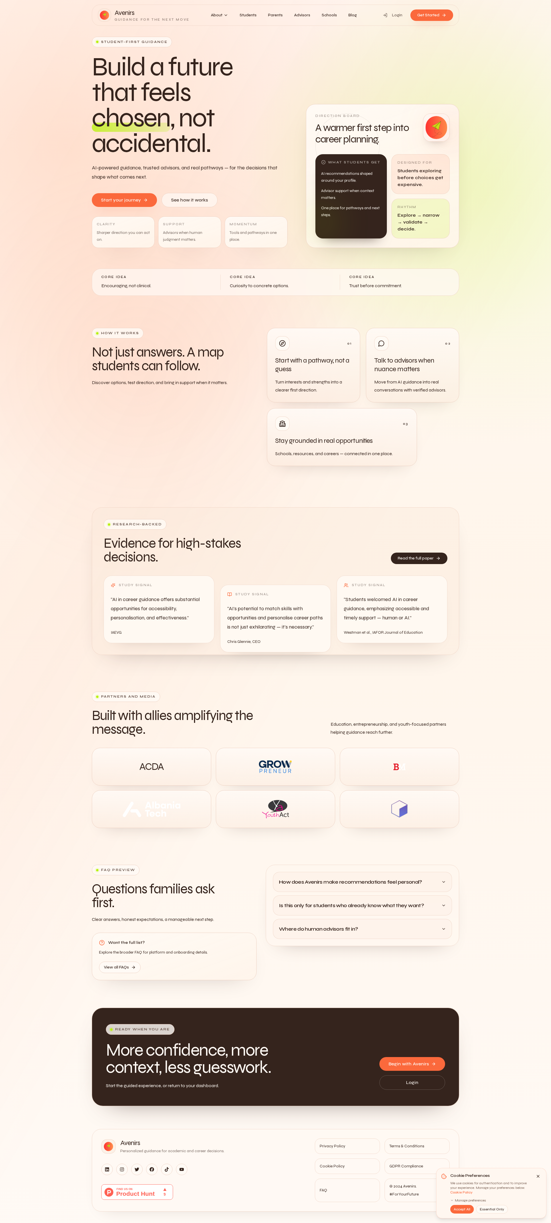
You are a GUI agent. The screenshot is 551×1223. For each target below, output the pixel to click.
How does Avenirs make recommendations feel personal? (350, 882)
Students (248, 15)
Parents (275, 15)
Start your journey (121, 200)
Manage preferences (470, 1200)
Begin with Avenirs (409, 1064)
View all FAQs (116, 967)
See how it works (189, 200)
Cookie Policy (461, 1192)
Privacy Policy (332, 1146)
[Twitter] (137, 1169)
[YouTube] (181, 1169)
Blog (352, 15)
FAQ (323, 1190)
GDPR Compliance (406, 1166)
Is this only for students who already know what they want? (351, 905)
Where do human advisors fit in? (318, 929)
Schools (329, 15)
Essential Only (492, 1209)
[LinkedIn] (107, 1169)
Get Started (428, 15)
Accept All (462, 1209)
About (216, 15)
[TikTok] (166, 1169)
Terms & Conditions (406, 1146)
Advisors (302, 15)
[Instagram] (122, 1169)
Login (397, 15)
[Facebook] (152, 1169)
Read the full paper (416, 558)
